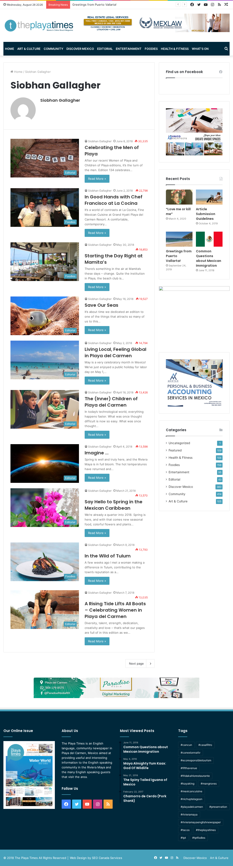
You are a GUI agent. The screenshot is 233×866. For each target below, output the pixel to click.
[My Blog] (38, 25)
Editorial (105, 49)
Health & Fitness (175, 49)
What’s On (200, 49)
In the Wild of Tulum (108, 556)
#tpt (183, 837)
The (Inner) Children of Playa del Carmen (111, 401)
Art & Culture (29, 49)
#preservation (218, 806)
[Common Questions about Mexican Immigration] (209, 239)
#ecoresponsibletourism (196, 760)
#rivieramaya (189, 814)
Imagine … (97, 453)
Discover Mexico (80, 49)
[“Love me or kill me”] (179, 197)
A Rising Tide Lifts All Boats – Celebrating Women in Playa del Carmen (115, 610)
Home (9, 49)
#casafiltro (205, 745)
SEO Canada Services (107, 858)
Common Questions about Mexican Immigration (105, 4)
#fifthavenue (189, 768)
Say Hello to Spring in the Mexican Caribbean (113, 505)
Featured (175, 450)
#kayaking (187, 783)
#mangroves (209, 783)
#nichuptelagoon (191, 799)
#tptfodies (198, 837)
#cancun (186, 745)
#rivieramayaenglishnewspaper (201, 822)
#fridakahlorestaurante (195, 775)
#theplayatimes (206, 830)
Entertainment (129, 49)
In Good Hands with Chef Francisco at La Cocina (113, 200)
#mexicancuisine (191, 791)
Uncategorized (179, 443)
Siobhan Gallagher (60, 100)
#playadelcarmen (192, 806)
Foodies (151, 49)
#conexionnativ (190, 752)
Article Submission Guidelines (205, 214)
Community (53, 49)
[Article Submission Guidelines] (209, 197)
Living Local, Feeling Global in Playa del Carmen (115, 352)
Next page (136, 663)
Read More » (97, 178)
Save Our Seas (101, 305)
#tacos (185, 830)
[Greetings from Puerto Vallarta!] (179, 239)
